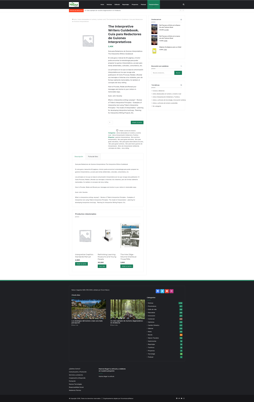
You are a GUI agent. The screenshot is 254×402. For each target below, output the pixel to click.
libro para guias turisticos (116, 144)
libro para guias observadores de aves (131, 141)
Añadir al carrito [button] (81, 264)
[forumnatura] (74, 4)
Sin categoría (157, 106)
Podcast (143, 4)
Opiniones (151, 322)
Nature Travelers (153, 338)
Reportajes (125, 4)
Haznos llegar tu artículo (106, 376)
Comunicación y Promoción (78, 372)
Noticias (109, 4)
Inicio (102, 4)
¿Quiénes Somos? (74, 369)
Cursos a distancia (158, 91)
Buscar (178, 73)
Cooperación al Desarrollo (77, 378)
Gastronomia (152, 341)
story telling (125, 148)
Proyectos (135, 4)
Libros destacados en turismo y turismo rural (91, 19)
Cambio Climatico (153, 325)
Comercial (151, 319)
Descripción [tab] (79, 156)
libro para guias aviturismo (126, 139)
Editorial (117, 4)
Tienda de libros (154, 4)
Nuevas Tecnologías (75, 384)
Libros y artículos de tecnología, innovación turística (169, 100)
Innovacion (151, 316)
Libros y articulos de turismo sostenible (165, 103)
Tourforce (151, 347)
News (150, 331)
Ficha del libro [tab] (93, 156)
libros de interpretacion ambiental (128, 146)
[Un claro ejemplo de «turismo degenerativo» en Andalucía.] (127, 309)
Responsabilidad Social (76, 387)
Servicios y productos (76, 375)
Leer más (102, 266)
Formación (72, 381)
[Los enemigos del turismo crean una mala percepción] (89, 309)
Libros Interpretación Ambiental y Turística (125, 135)
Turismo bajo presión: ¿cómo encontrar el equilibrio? (101, 10)
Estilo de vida (152, 309)
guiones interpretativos (122, 137)
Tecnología (151, 354)
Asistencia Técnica (75, 390)
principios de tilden (114, 148)
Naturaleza (151, 312)
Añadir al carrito (137, 122)
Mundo (150, 335)
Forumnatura (152, 306)
